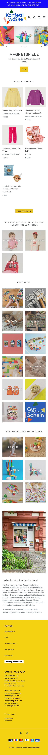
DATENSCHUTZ (11, 632)
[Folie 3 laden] (26, 46)
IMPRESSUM (9, 620)
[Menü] (44, 16)
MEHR (24, 58)
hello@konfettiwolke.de (14, 675)
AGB (6, 626)
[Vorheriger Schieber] (6, 46)
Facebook (8, 710)
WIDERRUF (9, 638)
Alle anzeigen (24, 200)
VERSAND (8, 645)
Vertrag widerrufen (14, 651)
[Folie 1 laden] (22, 46)
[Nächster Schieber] (41, 46)
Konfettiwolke (20, 736)
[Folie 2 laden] (24, 46)
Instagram (8, 707)
